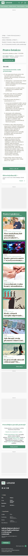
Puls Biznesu (3, 517)
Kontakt (3, 506)
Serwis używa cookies (6, 550)
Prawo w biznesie (4, 6)
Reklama (11, 497)
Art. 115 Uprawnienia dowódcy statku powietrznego (14, 44)
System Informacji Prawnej (12, 501)
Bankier (2, 519)
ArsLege (2, 514)
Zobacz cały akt (14, 168)
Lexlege (3, 35)
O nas (2, 500)
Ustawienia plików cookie (7, 551)
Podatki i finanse (12, 6)
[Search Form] (19, 3)
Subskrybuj (5, 542)
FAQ (2, 497)
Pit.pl (11, 514)
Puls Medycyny (4, 522)
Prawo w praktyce (20, 6)
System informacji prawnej (13, 35)
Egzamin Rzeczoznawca (13, 517)
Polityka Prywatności (15, 550)
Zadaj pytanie (14, 446)
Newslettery (3, 503)
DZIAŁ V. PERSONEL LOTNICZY (9, 40)
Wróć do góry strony (20, 546)
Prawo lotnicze (5, 37)
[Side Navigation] (25, 3)
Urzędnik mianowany (12, 521)
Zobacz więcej (19, 366)
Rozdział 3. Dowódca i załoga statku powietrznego (13, 42)
